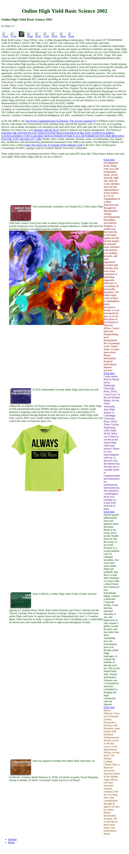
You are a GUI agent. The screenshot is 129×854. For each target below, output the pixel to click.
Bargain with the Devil (46, 130)
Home (11, 842)
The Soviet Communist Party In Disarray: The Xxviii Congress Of (60, 121)
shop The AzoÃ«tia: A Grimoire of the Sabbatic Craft (54, 145)
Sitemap (12, 839)
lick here (109, 159)
